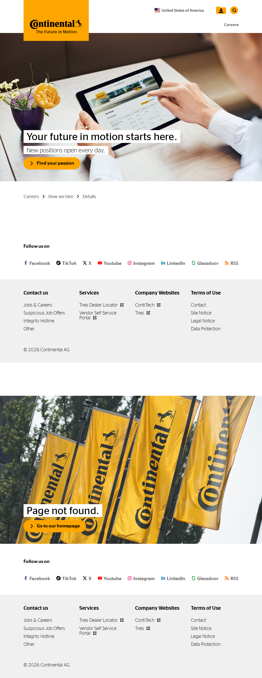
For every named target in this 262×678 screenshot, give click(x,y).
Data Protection (206, 328)
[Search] (234, 10)
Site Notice (201, 312)
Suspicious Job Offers (44, 312)
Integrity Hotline (39, 320)
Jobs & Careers (38, 304)
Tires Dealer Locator (99, 304)
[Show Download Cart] (219, 10)
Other (29, 328)
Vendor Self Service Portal (97, 631)
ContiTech (145, 304)
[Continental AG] (56, 20)
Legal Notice (203, 320)
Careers (231, 24)
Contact (198, 304)
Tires (140, 312)
